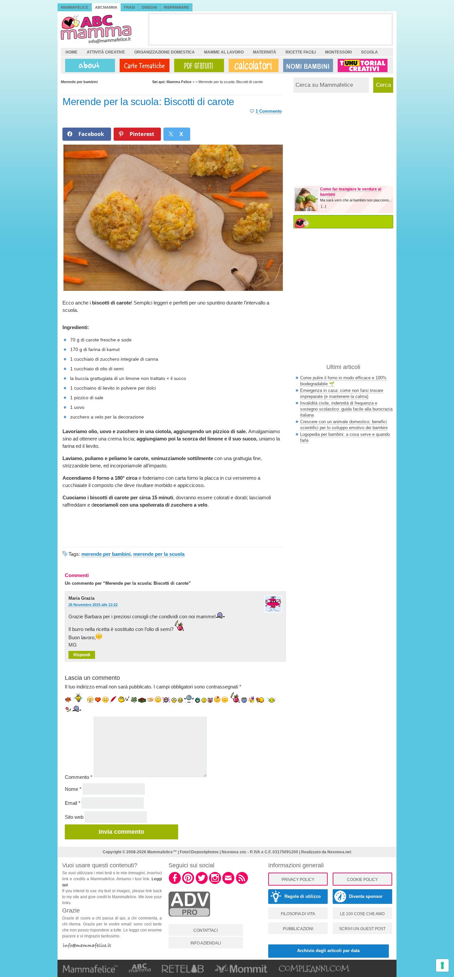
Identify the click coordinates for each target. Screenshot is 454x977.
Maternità (264, 52)
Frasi (129, 7)
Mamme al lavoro (224, 52)
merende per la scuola (158, 554)
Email (72, 803)
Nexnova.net (339, 852)
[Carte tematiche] (143, 65)
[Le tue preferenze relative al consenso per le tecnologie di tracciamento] (442, 965)
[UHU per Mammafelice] (363, 65)
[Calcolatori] (252, 65)
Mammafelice (74, 7)
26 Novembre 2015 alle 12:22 (93, 605)
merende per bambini (106, 554)
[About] (88, 65)
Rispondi (81, 655)
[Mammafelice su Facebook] (175, 883)
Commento (78, 777)
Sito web (74, 817)
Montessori (338, 52)
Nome (73, 789)
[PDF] (197, 65)
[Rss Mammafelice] (242, 883)
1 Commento (269, 111)
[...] (323, 206)
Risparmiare (176, 7)
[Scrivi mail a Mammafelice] (228, 883)
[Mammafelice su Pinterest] (188, 883)
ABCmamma (106, 7)
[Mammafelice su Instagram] (215, 883)
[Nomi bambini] (307, 65)
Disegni (149, 7)
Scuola (369, 52)
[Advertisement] (271, 29)
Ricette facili (300, 52)
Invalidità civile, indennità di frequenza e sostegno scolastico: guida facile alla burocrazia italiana (346, 409)
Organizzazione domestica (164, 52)
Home (71, 52)
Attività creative (106, 52)
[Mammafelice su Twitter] (201, 883)
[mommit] (189, 920)
